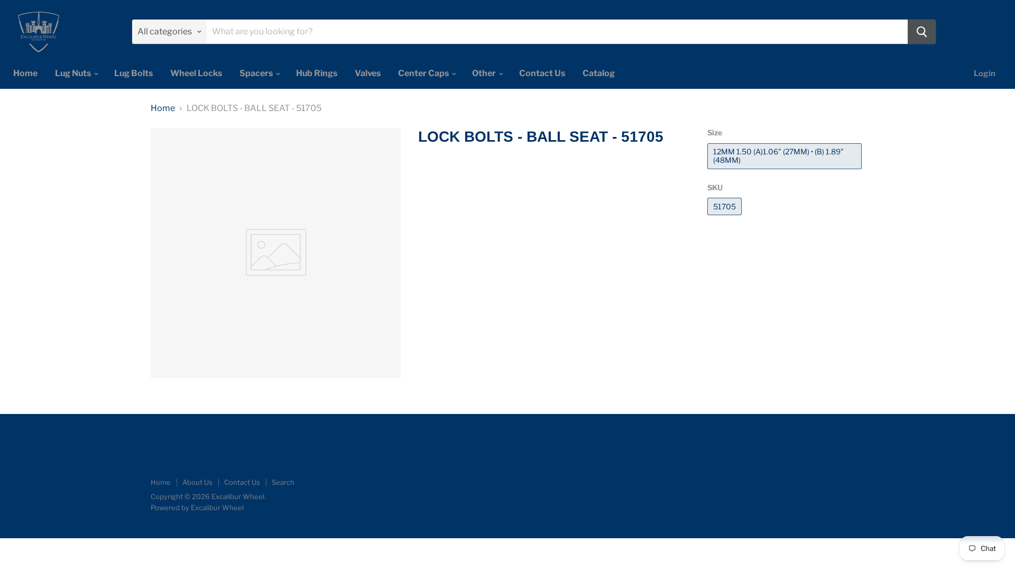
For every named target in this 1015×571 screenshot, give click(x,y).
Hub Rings (316, 73)
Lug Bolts (133, 73)
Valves (368, 73)
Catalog (599, 73)
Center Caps (424, 73)
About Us (197, 482)
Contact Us (542, 73)
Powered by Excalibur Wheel (197, 507)
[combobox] (557, 32)
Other (484, 73)
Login (984, 73)
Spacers (256, 73)
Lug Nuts (74, 73)
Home (25, 73)
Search (283, 482)
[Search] (922, 32)
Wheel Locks (196, 73)
